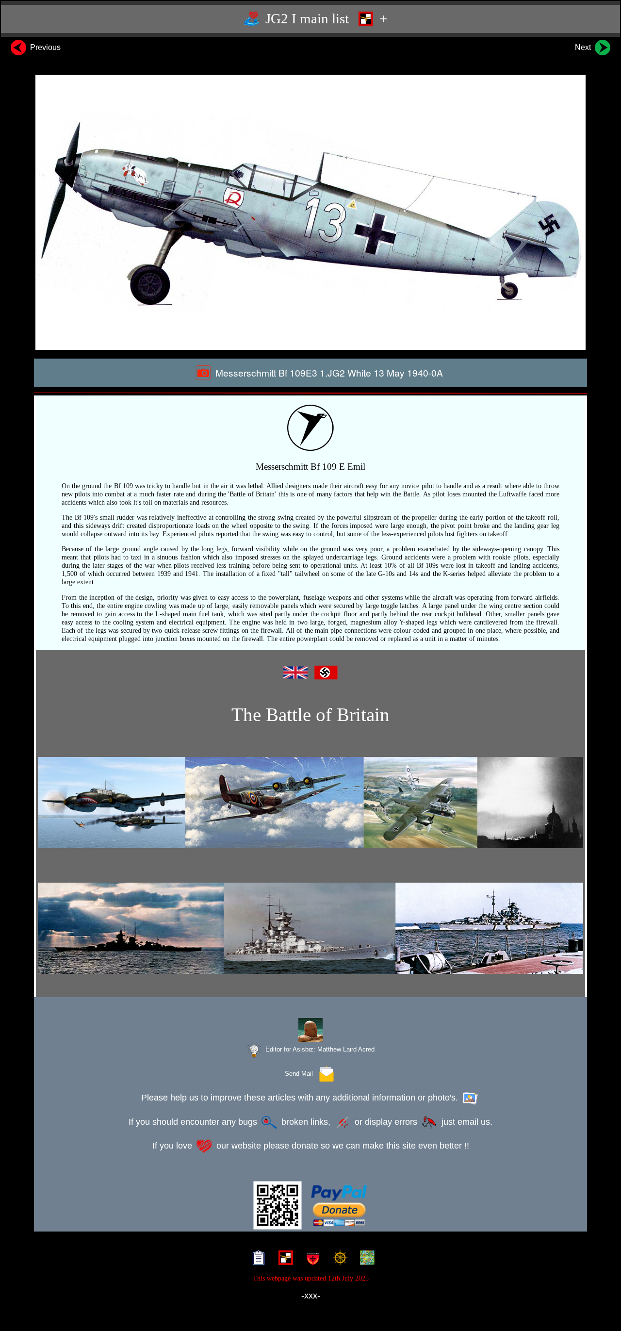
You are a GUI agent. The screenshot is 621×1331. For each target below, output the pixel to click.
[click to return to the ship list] (310, 928)
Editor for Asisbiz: (319, 1049)
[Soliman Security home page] (310, 1259)
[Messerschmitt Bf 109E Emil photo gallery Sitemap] (256, 1259)
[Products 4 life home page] (365, 1259)
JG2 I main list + (324, 18)
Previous (44, 47)
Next (584, 47)
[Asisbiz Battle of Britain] (310, 803)
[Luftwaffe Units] (283, 1259)
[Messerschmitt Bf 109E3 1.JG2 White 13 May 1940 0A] (310, 212)
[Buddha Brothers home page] (338, 1259)
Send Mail (301, 1073)
